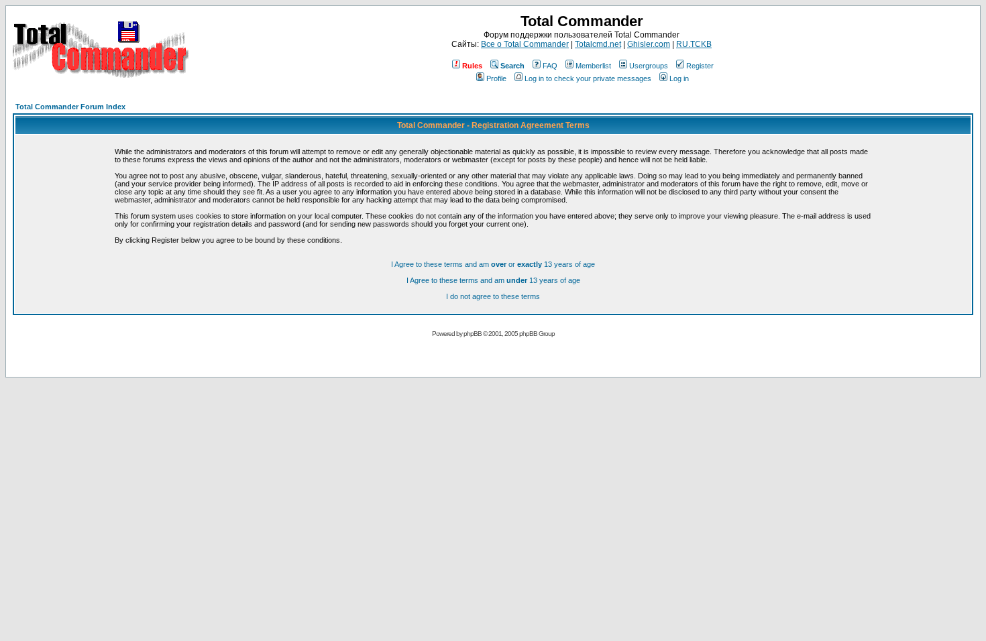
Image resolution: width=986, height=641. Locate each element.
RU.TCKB (694, 44)
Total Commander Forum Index (70, 107)
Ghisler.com (648, 44)
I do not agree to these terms (493, 296)
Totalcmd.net (598, 44)
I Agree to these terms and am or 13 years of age (493, 264)
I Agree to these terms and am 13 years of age (493, 280)
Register (700, 66)
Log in (679, 78)
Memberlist (593, 66)
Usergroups (648, 66)
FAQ (550, 66)
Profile (496, 78)
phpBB (472, 333)
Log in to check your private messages (588, 78)
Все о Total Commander (525, 44)
